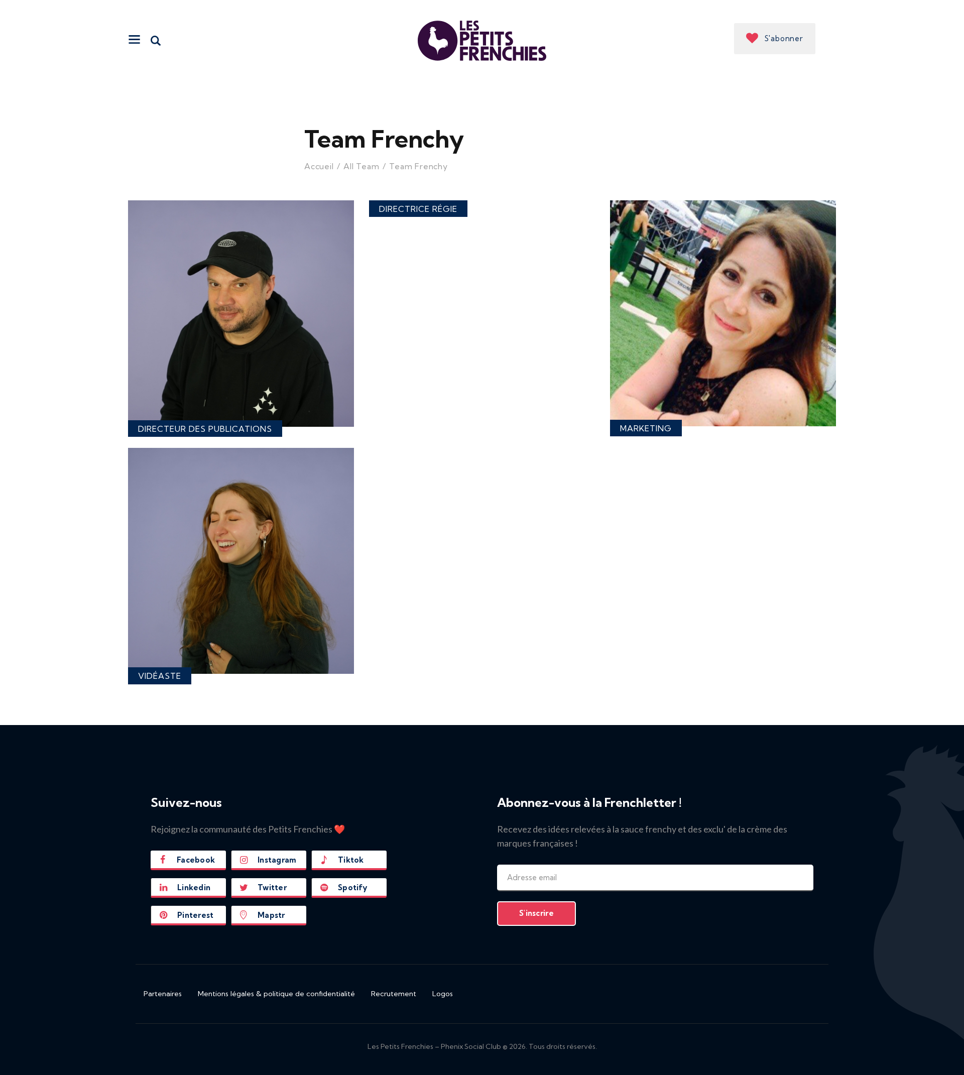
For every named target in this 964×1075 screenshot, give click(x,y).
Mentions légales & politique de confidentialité (276, 993)
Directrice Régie (418, 209)
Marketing (646, 428)
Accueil (319, 166)
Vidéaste (159, 676)
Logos (442, 993)
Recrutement (393, 993)
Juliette (241, 586)
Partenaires (163, 993)
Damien (241, 339)
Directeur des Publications (205, 429)
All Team (361, 166)
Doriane (723, 338)
